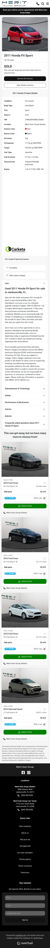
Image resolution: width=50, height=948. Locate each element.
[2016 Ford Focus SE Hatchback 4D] (25, 534)
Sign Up (25, 920)
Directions (25, 872)
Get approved (25, 846)
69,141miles (41, 637)
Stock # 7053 (8, 480)
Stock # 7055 (8, 631)
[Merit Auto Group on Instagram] (28, 772)
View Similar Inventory (25, 85)
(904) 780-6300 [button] (27, 810)
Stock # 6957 (8, 555)
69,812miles (41, 712)
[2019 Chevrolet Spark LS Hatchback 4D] (25, 685)
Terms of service (25, 866)
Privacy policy (25, 859)
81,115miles (41, 562)
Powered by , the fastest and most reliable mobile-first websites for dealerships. (25, 936)
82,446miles (41, 486)
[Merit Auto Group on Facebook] (22, 772)
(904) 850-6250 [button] (27, 795)
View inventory (25, 826)
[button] (37, 3)
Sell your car (25, 839)
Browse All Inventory (25, 79)
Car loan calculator (25, 853)
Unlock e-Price (26, 506)
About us (25, 833)
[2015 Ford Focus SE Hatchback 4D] (25, 459)
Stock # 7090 (8, 706)
